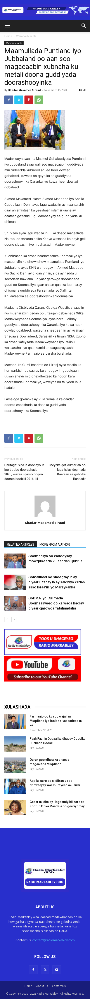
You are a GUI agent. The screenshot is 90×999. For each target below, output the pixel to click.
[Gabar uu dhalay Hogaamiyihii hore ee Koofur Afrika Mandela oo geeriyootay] (15, 807)
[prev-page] (7, 619)
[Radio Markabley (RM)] (45, 10)
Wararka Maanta (26, 36)
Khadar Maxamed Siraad (24, 90)
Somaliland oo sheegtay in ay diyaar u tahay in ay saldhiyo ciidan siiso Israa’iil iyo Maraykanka (56, 582)
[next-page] (14, 619)
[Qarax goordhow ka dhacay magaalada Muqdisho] (15, 765)
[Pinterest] (28, 100)
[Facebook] (8, 100)
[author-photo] (45, 516)
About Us (42, 986)
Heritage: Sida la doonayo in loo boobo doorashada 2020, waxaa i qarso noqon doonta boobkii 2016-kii (24, 472)
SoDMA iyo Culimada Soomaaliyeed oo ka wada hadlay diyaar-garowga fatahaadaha (56, 603)
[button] (7, 26)
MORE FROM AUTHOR (55, 544)
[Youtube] (56, 969)
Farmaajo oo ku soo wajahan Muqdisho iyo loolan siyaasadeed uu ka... (56, 721)
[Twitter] (18, 100)
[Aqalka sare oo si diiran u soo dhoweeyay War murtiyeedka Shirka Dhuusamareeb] (15, 786)
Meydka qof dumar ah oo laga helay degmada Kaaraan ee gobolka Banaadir (68, 472)
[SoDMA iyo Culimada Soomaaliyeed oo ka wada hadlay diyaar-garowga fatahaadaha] (15, 603)
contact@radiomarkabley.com (53, 940)
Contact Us (59, 986)
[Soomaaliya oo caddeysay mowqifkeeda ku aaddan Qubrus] (15, 561)
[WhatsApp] (39, 100)
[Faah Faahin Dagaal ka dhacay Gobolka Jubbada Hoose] (15, 744)
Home (8, 36)
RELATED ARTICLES (20, 544)
